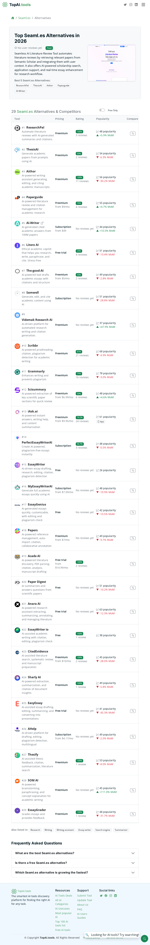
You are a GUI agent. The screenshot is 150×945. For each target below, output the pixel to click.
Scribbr (33, 346)
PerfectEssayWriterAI (37, 442)
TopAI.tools (24, 891)
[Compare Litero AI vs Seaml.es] (133, 253)
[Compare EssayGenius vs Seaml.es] (133, 512)
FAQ (79, 909)
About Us (82, 904)
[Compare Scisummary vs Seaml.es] (133, 395)
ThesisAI (37, 85)
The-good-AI (35, 271)
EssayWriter (36, 464)
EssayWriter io (38, 629)
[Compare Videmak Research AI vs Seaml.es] (133, 325)
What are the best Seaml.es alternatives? (44, 853)
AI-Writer (20, 91)
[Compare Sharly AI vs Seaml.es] (133, 685)
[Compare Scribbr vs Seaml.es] (133, 354)
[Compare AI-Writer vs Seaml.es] (133, 229)
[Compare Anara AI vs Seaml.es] (133, 612)
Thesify (33, 754)
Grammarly (36, 371)
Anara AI (34, 604)
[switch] (102, 110)
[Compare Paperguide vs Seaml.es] (133, 205)
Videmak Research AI (37, 320)
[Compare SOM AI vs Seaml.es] (133, 790)
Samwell (32, 293)
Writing (48, 829)
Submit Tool (84, 895)
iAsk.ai (33, 411)
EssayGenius (37, 504)
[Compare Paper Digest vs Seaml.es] (133, 588)
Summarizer (121, 829)
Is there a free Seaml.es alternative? (41, 863)
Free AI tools (62, 930)
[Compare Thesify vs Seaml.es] (133, 763)
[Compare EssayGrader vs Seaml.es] (133, 814)
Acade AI (34, 556)
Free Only (113, 110)
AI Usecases (62, 908)
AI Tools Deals (63, 895)
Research (35, 829)
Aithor (50, 85)
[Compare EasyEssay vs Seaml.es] (133, 711)
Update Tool (84, 900)
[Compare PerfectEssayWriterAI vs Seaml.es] (133, 446)
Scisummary (37, 389)
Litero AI (32, 245)
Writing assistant (65, 829)
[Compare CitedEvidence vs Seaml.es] (133, 659)
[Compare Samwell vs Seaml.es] (133, 299)
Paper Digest (37, 582)
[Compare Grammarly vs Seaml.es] (133, 376)
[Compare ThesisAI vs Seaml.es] (133, 155)
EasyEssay (35, 703)
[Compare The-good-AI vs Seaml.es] (133, 277)
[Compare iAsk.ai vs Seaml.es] (133, 419)
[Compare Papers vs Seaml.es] (133, 538)
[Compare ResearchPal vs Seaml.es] (133, 133)
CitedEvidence (38, 651)
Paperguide (63, 85)
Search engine (102, 829)
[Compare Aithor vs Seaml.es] (133, 179)
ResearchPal (22, 85)
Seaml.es (24, 18)
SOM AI (33, 780)
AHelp (32, 729)
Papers (33, 530)
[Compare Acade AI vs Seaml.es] (133, 564)
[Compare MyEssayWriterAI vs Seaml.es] (133, 491)
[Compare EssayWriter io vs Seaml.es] (133, 635)
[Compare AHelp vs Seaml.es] (133, 737)
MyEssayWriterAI (40, 486)
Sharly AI (34, 677)
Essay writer (84, 829)
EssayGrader (37, 810)
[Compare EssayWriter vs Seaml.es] (133, 470)
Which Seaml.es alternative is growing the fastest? (51, 872)
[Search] (144, 938)
